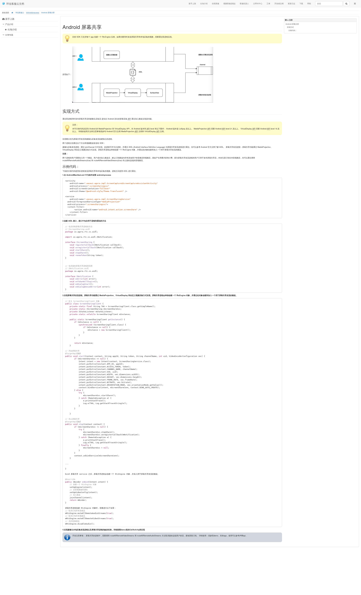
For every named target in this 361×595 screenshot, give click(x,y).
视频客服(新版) (229, 3)
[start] (12, 12)
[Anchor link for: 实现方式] (81, 111)
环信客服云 (20, 12)
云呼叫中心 (257, 3)
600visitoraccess (32, 12)
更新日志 (291, 3)
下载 (301, 3)
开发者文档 (279, 3)
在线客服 (215, 3)
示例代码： (292, 30)
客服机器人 (244, 3)
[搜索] (346, 3)
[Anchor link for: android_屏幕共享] (104, 26)
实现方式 (290, 27)
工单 (268, 3)
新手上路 (192, 3)
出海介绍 (204, 3)
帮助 (309, 3)
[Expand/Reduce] (355, 3)
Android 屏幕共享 (48, 12)
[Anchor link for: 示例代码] (81, 166)
